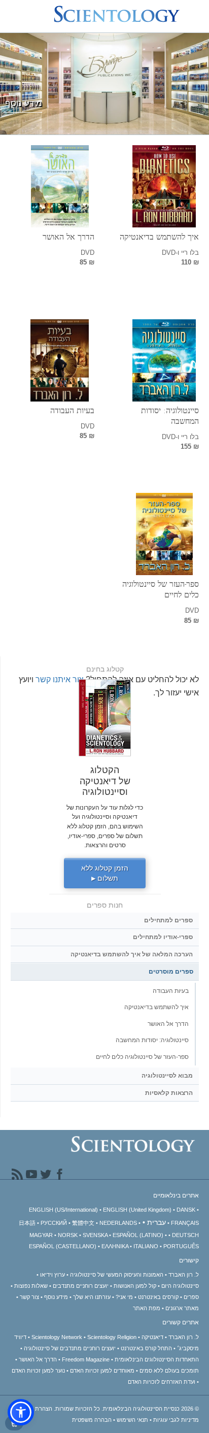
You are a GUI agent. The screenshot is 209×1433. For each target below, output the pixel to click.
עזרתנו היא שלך (92, 1297)
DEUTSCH (185, 1235)
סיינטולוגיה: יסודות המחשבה (170, 416)
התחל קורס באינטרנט (146, 1348)
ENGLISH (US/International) (63, 1210)
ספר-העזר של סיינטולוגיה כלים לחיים (160, 589)
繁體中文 (83, 1223)
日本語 (27, 1223)
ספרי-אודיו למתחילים (163, 937)
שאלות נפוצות (31, 1286)
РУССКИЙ (54, 1223)
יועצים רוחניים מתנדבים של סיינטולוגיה (70, 1348)
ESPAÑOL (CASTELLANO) (62, 1246)
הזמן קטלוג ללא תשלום (104, 873)
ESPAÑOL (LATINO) (138, 1235)
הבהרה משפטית (92, 1420)
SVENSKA (95, 1235)
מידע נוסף (56, 1297)
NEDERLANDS (118, 1223)
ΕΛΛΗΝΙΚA (114, 1246)
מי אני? (124, 1297)
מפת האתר (146, 1308)
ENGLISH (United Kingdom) (137, 1210)
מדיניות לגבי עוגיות (176, 1420)
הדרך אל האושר (68, 237)
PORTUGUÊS (181, 1246)
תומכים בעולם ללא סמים (169, 1371)
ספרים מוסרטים (171, 971)
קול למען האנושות (135, 1286)
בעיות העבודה (72, 410)
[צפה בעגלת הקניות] (14, 1423)
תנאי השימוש (132, 1420)
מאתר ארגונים (182, 1308)
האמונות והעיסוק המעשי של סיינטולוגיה (116, 1275)
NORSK (68, 1235)
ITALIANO (145, 1246)
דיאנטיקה (152, 1337)
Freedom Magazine (86, 1359)
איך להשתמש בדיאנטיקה (159, 237)
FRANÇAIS (185, 1223)
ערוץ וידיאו (52, 1275)
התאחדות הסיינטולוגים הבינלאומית (157, 1359)
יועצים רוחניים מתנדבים (81, 1286)
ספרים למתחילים (168, 920)
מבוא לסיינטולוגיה (167, 1075)
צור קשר (29, 1297)
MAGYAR (41, 1235)
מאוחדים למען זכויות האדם (102, 1371)
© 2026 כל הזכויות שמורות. (125, 1409)
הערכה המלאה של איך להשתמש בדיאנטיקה (132, 954)
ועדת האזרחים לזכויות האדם (161, 1382)
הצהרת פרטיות (34, 1409)
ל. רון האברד (183, 1275)
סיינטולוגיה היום (180, 1286)
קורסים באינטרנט (158, 1297)
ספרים (191, 1297)
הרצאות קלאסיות (169, 1092)
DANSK (186, 1210)
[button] (20, 1412)
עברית (156, 1222)
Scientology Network (56, 1337)
